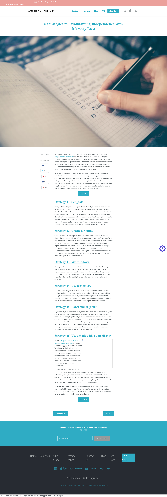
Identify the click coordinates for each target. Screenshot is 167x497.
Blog (96, 11)
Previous (61, 414)
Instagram (92, 478)
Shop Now (113, 11)
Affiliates (45, 455)
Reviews (87, 11)
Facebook (74, 478)
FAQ (103, 11)
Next (108, 414)
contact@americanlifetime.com (15, 4)
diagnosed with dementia (64, 157)
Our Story (75, 11)
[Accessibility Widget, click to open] (162, 248)
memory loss (44, 160)
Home (33, 455)
